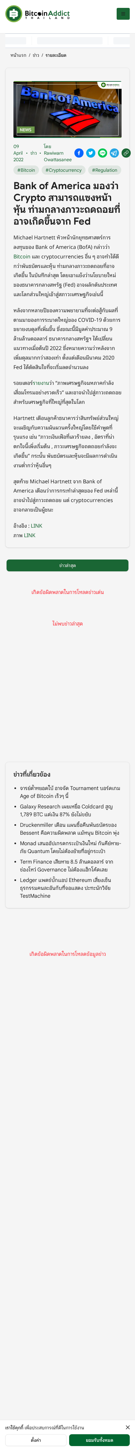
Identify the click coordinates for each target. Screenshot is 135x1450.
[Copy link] (126, 153)
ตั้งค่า (36, 1440)
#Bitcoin (26, 170)
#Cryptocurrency (64, 170)
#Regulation (104, 170)
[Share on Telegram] (114, 153)
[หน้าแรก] (37, 13)
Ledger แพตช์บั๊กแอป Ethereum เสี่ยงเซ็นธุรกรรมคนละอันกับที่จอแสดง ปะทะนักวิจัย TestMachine (65, 888)
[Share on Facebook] (79, 153)
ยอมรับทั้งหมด (99, 1440)
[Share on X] (90, 153)
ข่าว (36, 55)
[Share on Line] (102, 153)
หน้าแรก (18, 55)
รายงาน (41, 382)
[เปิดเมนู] (123, 14)
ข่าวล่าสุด (67, 565)
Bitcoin (21, 256)
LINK (36, 525)
